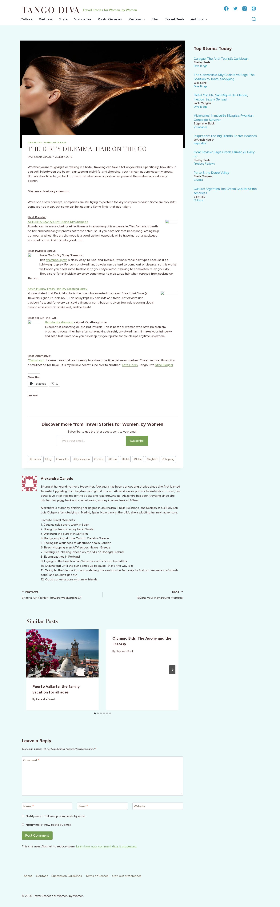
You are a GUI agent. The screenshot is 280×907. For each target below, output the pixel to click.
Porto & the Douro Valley (211, 173)
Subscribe (137, 440)
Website (139, 806)
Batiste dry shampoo (59, 322)
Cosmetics (62, 459)
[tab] (95, 713)
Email (83, 806)
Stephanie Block (124, 651)
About (28, 876)
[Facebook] (226, 8)
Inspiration (200, 143)
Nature (138, 459)
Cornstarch (36, 360)
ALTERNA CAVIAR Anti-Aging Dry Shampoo (58, 222)
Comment (31, 760)
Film (155, 19)
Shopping (168, 459)
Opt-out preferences (127, 876)
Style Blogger (164, 365)
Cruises (198, 180)
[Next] (172, 669)
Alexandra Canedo (41, 156)
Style (63, 19)
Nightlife (152, 459)
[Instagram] (244, 8)
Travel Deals (174, 19)
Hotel (125, 459)
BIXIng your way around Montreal (160, 594)
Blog (48, 459)
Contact (42, 876)
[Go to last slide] (32, 669)
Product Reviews (204, 163)
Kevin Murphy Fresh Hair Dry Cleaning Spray (57, 289)
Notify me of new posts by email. (48, 825)
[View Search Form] (253, 19)
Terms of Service (97, 876)
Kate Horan (130, 365)
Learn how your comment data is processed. (106, 846)
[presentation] (62, 653)
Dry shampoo (82, 459)
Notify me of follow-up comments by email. (56, 816)
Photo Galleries (110, 19)
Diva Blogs (35, 142)
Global (113, 459)
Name (28, 806)
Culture (26, 19)
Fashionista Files (55, 142)
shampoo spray (56, 260)
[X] (235, 8)
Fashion (99, 459)
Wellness (45, 19)
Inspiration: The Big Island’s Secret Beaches (225, 136)
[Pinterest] (253, 8)
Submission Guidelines (66, 876)
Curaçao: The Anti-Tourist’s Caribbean (221, 59)
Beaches (35, 459)
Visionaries (82, 19)
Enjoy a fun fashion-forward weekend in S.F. (52, 594)
